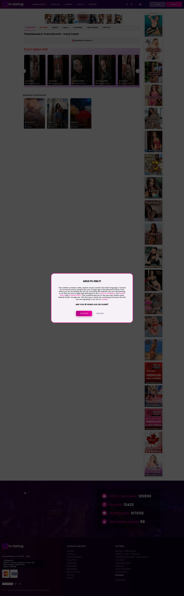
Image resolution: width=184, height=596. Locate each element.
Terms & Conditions (107, 293)
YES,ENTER (84, 313)
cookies (104, 299)
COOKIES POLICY (75, 295)
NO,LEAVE (100, 313)
